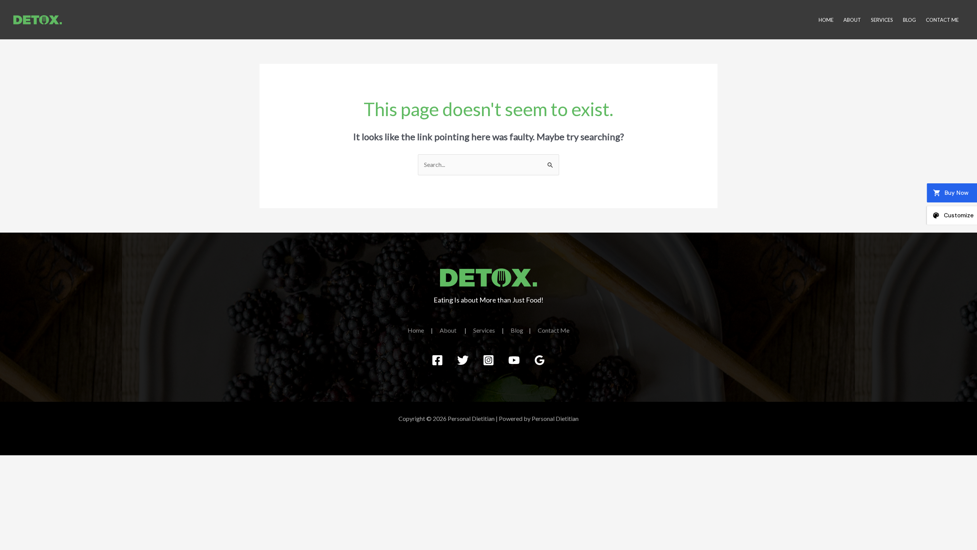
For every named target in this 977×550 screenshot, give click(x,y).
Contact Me (942, 20)
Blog (909, 20)
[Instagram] (488, 360)
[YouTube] (514, 360)
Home (826, 20)
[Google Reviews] (539, 360)
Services (882, 20)
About (852, 20)
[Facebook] (437, 360)
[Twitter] (463, 360)
